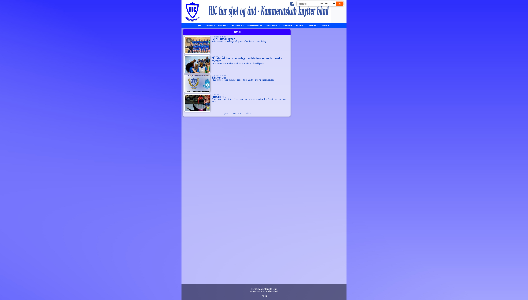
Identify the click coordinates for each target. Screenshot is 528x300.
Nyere (225, 113)
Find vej (264, 295)
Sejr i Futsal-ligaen (223, 39)
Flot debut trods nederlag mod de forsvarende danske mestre (247, 59)
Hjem (199, 25)
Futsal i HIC (219, 97)
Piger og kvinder (255, 25)
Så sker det (219, 77)
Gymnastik (287, 25)
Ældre (248, 113)
